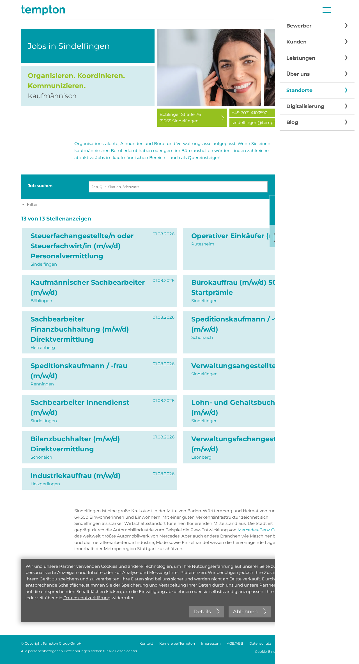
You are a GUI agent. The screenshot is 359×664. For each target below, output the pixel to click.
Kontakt (146, 643)
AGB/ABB (235, 643)
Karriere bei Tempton (177, 643)
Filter (32, 204)
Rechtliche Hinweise (294, 643)
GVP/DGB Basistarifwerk (317, 651)
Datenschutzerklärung (87, 597)
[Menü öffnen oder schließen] (327, 10)
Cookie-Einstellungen (273, 651)
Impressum (211, 643)
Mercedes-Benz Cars (259, 529)
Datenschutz (260, 643)
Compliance (327, 643)
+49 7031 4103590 (250, 112)
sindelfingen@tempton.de (259, 122)
